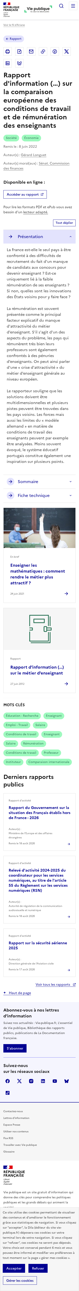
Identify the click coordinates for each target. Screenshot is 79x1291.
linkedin (43, 1081)
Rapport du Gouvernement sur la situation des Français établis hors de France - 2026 (39, 813)
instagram (31, 1081)
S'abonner (15, 1048)
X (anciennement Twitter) (19, 1081)
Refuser (38, 1268)
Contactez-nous (13, 1111)
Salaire (40, 725)
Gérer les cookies (19, 1280)
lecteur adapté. (35, 212)
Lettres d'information (16, 1118)
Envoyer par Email (31, 51)
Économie (31, 138)
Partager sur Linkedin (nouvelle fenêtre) (7, 63)
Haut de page (19, 992)
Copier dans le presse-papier (43, 51)
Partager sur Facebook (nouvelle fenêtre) (55, 51)
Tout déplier (64, 223)
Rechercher (61, 6)
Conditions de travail (21, 734)
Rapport (15, 39)
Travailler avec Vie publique (20, 1145)
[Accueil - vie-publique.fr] (38, 9)
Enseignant (54, 716)
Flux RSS (8, 1138)
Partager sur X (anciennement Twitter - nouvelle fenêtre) (66, 51)
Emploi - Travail (17, 725)
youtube (55, 1081)
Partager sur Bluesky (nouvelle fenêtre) (19, 63)
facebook (7, 1081)
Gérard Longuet (33, 154)
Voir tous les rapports (53, 984)
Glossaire (9, 1152)
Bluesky (66, 1081)
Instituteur (13, 762)
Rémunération (33, 743)
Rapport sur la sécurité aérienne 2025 (38, 945)
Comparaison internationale (48, 762)
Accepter (13, 1268)
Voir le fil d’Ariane (14, 25)
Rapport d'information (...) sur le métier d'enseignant (37, 670)
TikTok (7, 1093)
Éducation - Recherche (22, 716)
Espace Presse (11, 1125)
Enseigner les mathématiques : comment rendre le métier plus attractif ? (37, 574)
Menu (73, 6)
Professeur (51, 753)
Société (11, 138)
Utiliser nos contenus (15, 1131)
